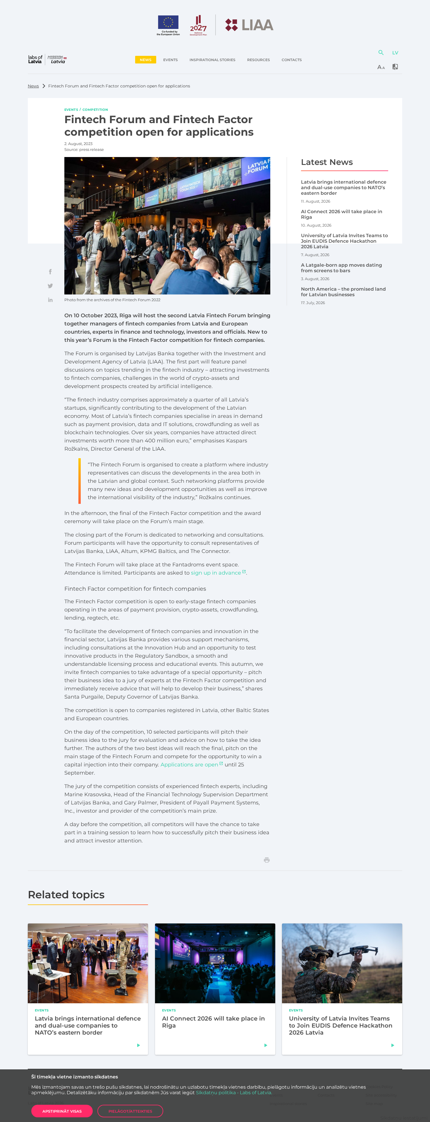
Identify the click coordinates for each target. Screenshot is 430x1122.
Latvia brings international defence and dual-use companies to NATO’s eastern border (88, 1025)
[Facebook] (50, 272)
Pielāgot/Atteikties (130, 1111)
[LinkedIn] (50, 300)
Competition (95, 109)
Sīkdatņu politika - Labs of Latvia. (234, 1092)
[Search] (381, 53)
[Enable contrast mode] (395, 67)
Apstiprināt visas (62, 1111)
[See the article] (139, 1045)
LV (395, 53)
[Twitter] (50, 286)
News (33, 86)
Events (71, 109)
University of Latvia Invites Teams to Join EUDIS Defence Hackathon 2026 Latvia (341, 1025)
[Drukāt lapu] (267, 860)
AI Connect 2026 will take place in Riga (213, 1022)
